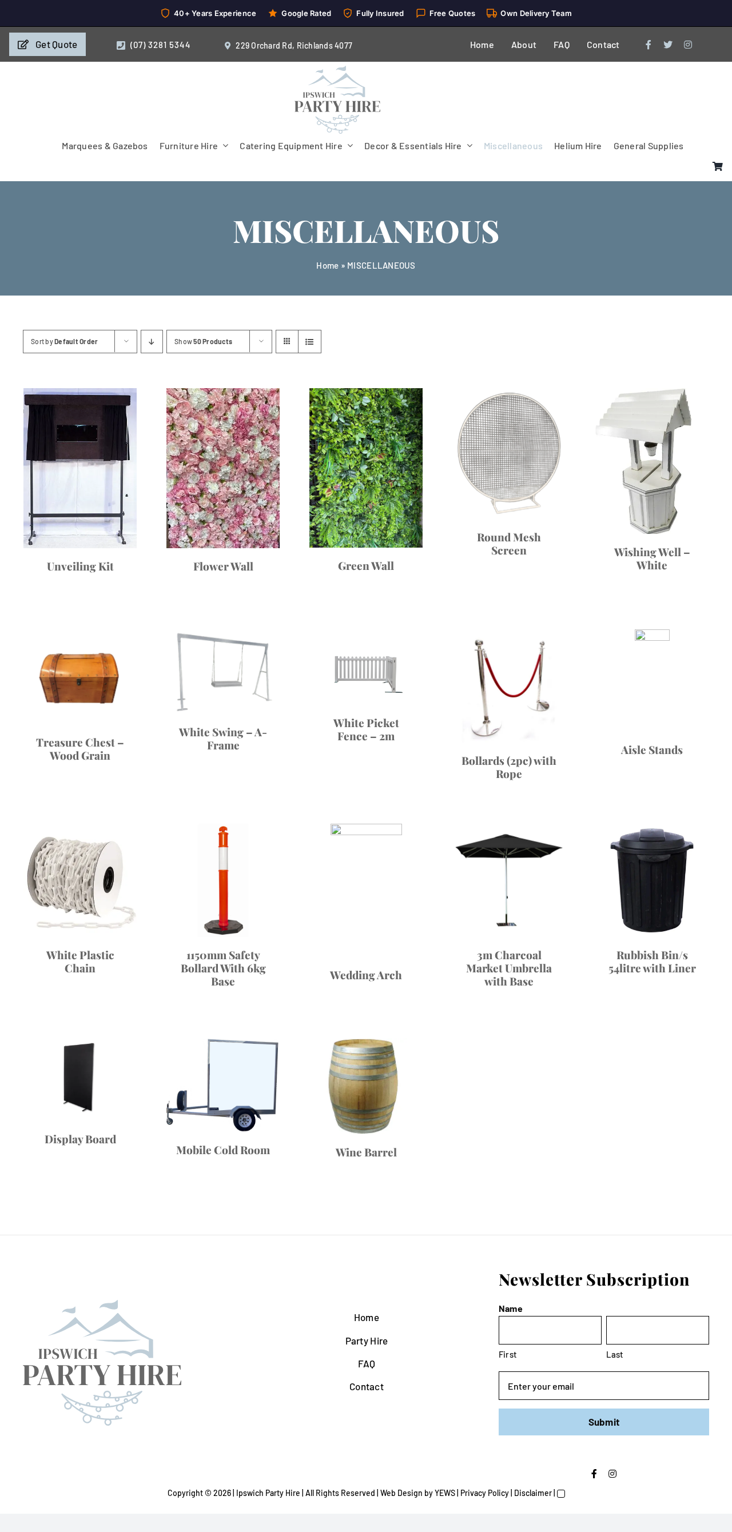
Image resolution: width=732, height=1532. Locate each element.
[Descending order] (152, 341)
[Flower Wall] (545, 520)
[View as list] (310, 341)
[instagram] (688, 44)
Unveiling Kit (187, 691)
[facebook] (648, 44)
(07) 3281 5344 (160, 44)
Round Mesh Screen (545, 978)
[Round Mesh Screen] (545, 858)
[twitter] (668, 44)
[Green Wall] (187, 985)
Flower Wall (545, 671)
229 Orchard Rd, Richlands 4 (287, 45)
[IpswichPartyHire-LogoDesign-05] (337, 70)
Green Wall (188, 1234)
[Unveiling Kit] (187, 530)
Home (327, 265)
